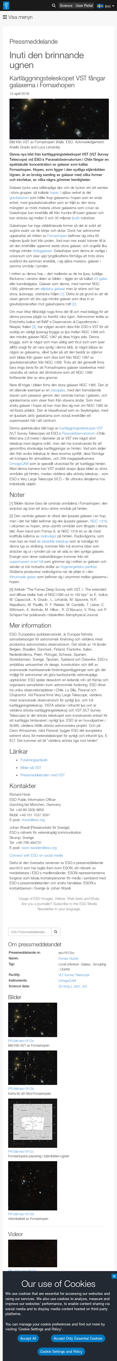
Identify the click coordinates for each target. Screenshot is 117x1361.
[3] (34, 326)
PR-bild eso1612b (21, 1089)
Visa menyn (20, 17)
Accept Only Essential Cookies (78, 1338)
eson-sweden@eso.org (39, 847)
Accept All (28, 1338)
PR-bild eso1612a (21, 1041)
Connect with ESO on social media (36, 855)
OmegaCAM (67, 981)
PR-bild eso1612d (21, 1214)
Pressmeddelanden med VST (42, 775)
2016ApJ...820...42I (73, 986)
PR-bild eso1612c (21, 1151)
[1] (62, 294)
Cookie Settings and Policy (61, 1351)
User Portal (84, 5)
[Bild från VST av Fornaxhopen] (59, 119)
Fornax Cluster (69, 958)
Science (66, 5)
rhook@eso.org (33, 820)
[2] (74, 304)
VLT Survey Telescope (74, 975)
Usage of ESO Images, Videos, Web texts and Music (59, 898)
